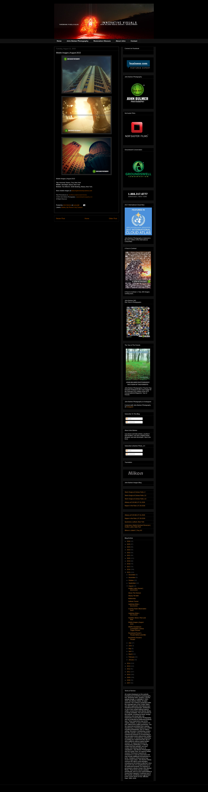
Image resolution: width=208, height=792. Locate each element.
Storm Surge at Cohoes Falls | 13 (135, 499)
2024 (129, 547)
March (131, 654)
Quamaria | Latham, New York (134, 522)
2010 (129, 674)
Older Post (113, 218)
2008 (129, 680)
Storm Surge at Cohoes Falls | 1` (135, 492)
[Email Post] (84, 205)
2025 (129, 544)
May (130, 648)
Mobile (63, 207)
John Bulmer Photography (77, 41)
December (132, 575)
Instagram (130, 407)
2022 (129, 552)
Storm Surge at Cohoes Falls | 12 (135, 495)
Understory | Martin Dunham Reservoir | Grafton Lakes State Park (138, 526)
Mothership (132, 598)
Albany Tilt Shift (133, 596)
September (132, 583)
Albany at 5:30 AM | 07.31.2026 (135, 502)
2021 (129, 555)
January (131, 660)
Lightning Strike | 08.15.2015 (133, 605)
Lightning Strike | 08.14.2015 (133, 614)
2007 (129, 683)
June (130, 646)
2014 (129, 663)
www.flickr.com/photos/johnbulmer (77, 195)
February (132, 657)
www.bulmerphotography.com (84, 197)
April (130, 651)
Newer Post (60, 218)
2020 (129, 558)
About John (121, 41)
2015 (129, 572)
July (130, 643)
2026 (129, 541)
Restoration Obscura (102, 41)
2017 (129, 567)
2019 (129, 561)
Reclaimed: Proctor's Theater (135, 638)
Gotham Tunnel (133, 601)
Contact (134, 41)
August (131, 586)
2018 (129, 564)
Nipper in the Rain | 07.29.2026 (135, 506)
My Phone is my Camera (74, 207)
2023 (129, 550)
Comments (131, 422)
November (132, 577)
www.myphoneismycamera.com (81, 191)
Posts (129, 419)
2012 (129, 669)
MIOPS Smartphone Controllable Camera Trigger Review (136, 628)
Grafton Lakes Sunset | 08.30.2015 (135, 589)
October (131, 580)
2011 (129, 672)
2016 (129, 569)
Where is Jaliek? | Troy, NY (133, 530)
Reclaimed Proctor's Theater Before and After (137, 634)
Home (59, 41)
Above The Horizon (134, 593)
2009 (129, 677)
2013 (129, 666)
